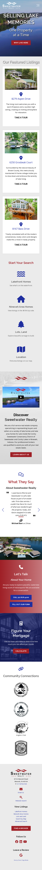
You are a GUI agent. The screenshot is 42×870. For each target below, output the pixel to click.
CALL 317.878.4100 (21, 597)
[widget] (21, 511)
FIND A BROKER (21, 828)
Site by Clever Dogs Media (21, 860)
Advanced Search (21, 821)
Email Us (21, 792)
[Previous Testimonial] (3, 510)
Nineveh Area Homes (21, 814)
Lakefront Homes (21, 811)
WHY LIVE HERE (21, 43)
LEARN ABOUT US (21, 455)
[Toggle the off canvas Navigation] (37, 5)
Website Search (21, 801)
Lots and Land (21, 816)
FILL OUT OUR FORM (21, 604)
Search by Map (21, 819)
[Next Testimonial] (38, 510)
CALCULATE (21, 651)
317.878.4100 (22, 784)
